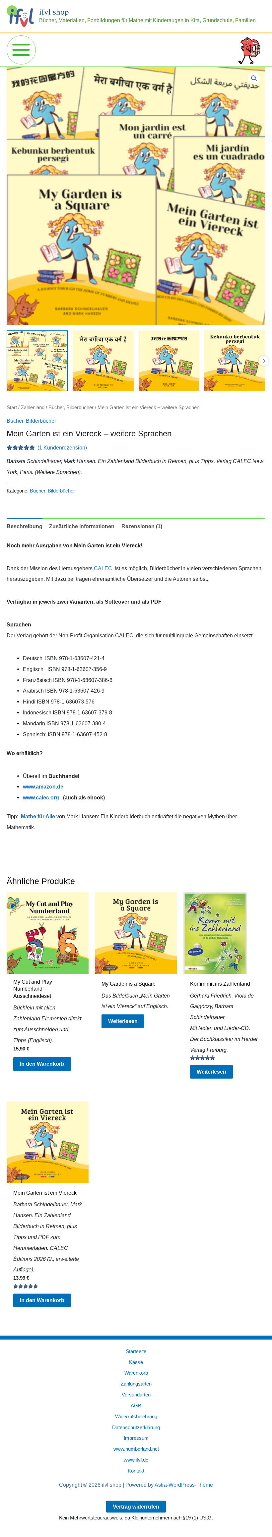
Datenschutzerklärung (136, 1427)
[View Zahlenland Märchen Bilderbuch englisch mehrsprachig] (37, 360)
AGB (136, 1405)
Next (264, 361)
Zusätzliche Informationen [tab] (81, 526)
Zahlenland (32, 407)
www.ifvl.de (136, 1460)
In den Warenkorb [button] (42, 1064)
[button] (254, 78)
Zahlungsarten (136, 1384)
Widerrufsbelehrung (136, 1416)
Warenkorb (136, 1373)
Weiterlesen (123, 1021)
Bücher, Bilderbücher (71, 407)
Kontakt (136, 1470)
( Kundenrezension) (62, 447)
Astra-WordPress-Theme (184, 1485)
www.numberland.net (136, 1449)
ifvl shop (54, 11)
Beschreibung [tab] (24, 526)
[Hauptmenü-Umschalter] (21, 49)
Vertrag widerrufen (136, 1507)
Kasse (136, 1362)
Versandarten (136, 1394)
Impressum (136, 1438)
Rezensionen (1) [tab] (141, 526)
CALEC (103, 568)
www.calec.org (41, 797)
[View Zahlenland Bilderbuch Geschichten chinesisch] (169, 360)
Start (12, 407)
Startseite (136, 1351)
